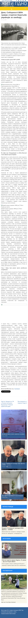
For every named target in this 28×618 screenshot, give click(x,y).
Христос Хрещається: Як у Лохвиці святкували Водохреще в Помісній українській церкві (7, 404)
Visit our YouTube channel (8, 602)
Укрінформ (17, 389)
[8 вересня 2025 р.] (14, 582)
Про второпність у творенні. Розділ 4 (22, 402)
